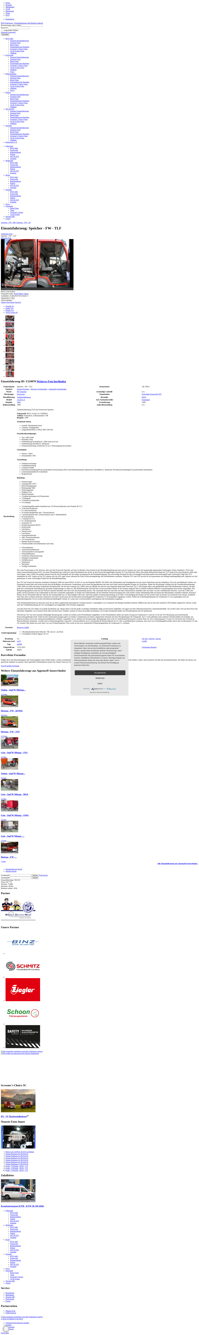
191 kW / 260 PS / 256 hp (151, 639)
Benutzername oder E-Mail (11, 25)
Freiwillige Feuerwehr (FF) (152, 394)
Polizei (8, 92)
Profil (16, 294)
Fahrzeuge (9, 146)
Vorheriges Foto (7, 234)
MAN (144, 397)
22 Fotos (4, 736)
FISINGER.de (11, 1313)
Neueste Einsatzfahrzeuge (19, 41)
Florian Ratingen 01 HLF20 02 (17, 1154)
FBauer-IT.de (10, 1311)
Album (25, 294)
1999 (19, 402)
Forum (8, 219)
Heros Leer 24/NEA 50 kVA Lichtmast (20, 1152)
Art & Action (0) (12, 312)
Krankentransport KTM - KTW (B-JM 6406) (22, 1206)
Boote (8, 175)
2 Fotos (3, 757)
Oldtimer (13, 53)
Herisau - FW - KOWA (12, 711)
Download (10, 302)
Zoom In (18, 302)
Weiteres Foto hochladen (51, 381)
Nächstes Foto (6, 238)
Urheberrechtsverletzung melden (17, 1323)
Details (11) (10, 310)
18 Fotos (4, 715)
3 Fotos (3, 778)
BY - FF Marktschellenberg (14, 1116)
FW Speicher (21, 392)
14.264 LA (21, 400)
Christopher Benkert (149, 647)
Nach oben (5, 1333)
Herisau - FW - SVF (10, 732)
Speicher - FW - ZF (23, 223)
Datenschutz (10, 1327)
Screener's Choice (16, 212)
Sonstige (9, 126)
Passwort (4, 28)
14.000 (144, 641)
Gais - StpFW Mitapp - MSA (14, 794)
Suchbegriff (5, 875)
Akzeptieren (100, 672)
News (12, 72)
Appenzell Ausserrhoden (57, 389)
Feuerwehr (9, 55)
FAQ (8, 15)
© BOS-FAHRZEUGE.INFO (12, 1319)
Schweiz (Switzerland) (39, 389)
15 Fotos (4, 694)
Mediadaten (10, 7)
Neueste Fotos (15, 43)
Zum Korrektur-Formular (10, 666)
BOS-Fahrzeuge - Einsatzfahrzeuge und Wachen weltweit (22, 23)
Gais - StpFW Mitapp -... (12, 836)
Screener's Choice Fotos (19, 49)
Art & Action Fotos (17, 51)
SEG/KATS (10, 109)
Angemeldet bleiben (11, 30)
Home (8, 3)
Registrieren (10, 19)
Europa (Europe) (23, 389)
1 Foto (3, 861)
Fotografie (9, 206)
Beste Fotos (14, 45)
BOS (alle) (9, 39)
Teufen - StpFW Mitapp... (13, 773)
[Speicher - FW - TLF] (10, 321)
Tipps (12, 210)
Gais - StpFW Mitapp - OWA (15, 815)
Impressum (10, 11)
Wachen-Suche (11, 871)
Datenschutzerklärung (103, 692)
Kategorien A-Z (11, 142)
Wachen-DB (10, 217)
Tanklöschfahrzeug (24, 397)
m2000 (19, 644)
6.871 (19, 641)
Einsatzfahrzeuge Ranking (19, 47)
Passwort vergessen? (8, 32)
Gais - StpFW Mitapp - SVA (14, 752)
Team (8, 13)
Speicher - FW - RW (8, 223)
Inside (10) (9, 308)
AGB (8, 9)
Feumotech (146, 400)
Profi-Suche (43, 875)
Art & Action (15, 214)
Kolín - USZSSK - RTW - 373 (17, 1166)
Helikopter (9, 161)
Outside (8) (10, 306)
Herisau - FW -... (9, 857)
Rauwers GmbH (23, 627)
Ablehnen (100, 678)
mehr (100, 683)
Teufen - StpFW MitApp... (13, 690)
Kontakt (9, 5)
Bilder (21, 294)
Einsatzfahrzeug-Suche (14, 869)
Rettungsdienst (11, 74)
